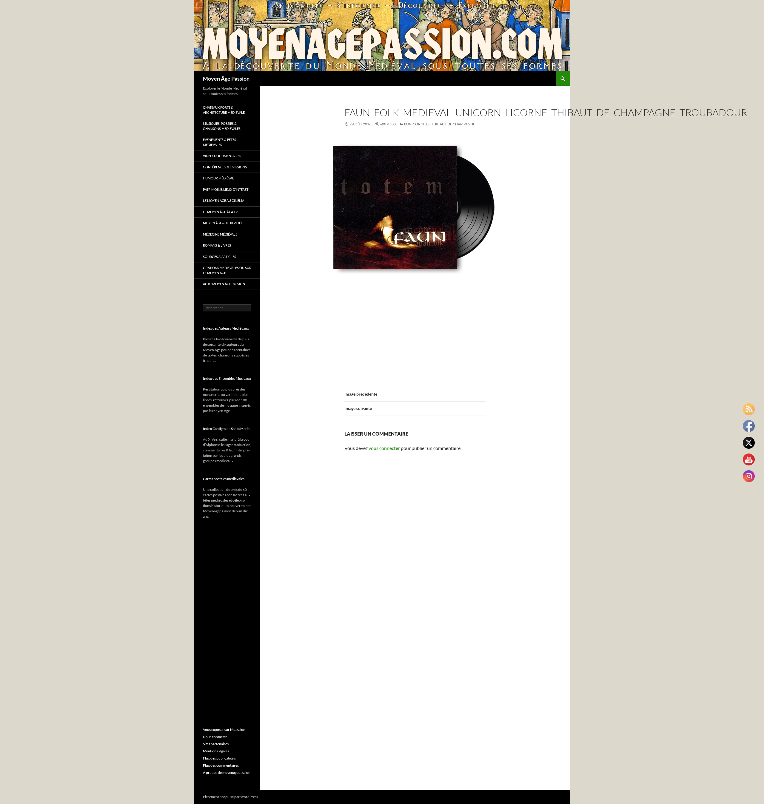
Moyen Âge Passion (226, 78)
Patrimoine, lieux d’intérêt (225, 189)
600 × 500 (388, 124)
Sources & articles (219, 257)
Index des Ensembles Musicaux (227, 378)
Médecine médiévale (220, 234)
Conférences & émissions (225, 167)
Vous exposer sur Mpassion (224, 729)
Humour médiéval (218, 178)
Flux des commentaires (221, 765)
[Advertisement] (415, 331)
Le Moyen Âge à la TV (220, 212)
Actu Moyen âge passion (224, 284)
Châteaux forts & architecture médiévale (224, 109)
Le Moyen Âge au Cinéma (223, 200)
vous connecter (384, 448)
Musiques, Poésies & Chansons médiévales (222, 126)
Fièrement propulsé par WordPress (230, 796)
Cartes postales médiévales (223, 478)
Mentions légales (216, 751)
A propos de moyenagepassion (226, 772)
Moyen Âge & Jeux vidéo (223, 223)
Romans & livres (217, 245)
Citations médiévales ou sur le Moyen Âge (227, 270)
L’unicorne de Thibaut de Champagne (439, 124)
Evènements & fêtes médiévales (219, 142)
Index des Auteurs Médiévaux (226, 328)
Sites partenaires (216, 744)
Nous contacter (215, 736)
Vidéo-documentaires (222, 156)
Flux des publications (219, 758)
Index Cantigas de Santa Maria (226, 428)
